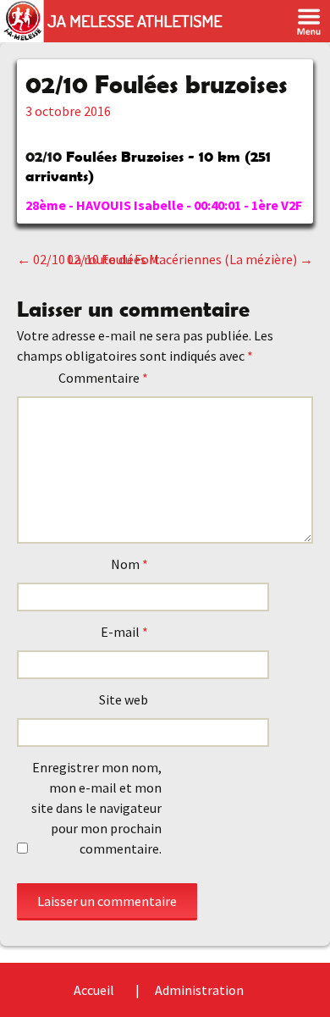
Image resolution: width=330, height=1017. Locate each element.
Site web (123, 699)
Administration (199, 989)
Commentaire (103, 377)
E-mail (124, 631)
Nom (129, 563)
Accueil (94, 989)
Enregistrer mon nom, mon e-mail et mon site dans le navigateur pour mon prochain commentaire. (96, 808)
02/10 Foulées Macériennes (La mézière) (190, 259)
